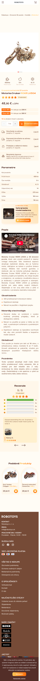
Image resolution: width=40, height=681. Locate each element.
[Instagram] (12, 544)
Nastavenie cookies (19, 678)
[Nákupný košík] (35, 2)
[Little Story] (20, 636)
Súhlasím (19, 674)
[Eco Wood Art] (20, 640)
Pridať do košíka (31, 124)
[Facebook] (8, 544)
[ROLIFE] (20, 631)
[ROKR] (20, 626)
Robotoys (17, 1)
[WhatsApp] (3, 544)
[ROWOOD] (20, 645)
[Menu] (2, 2)
